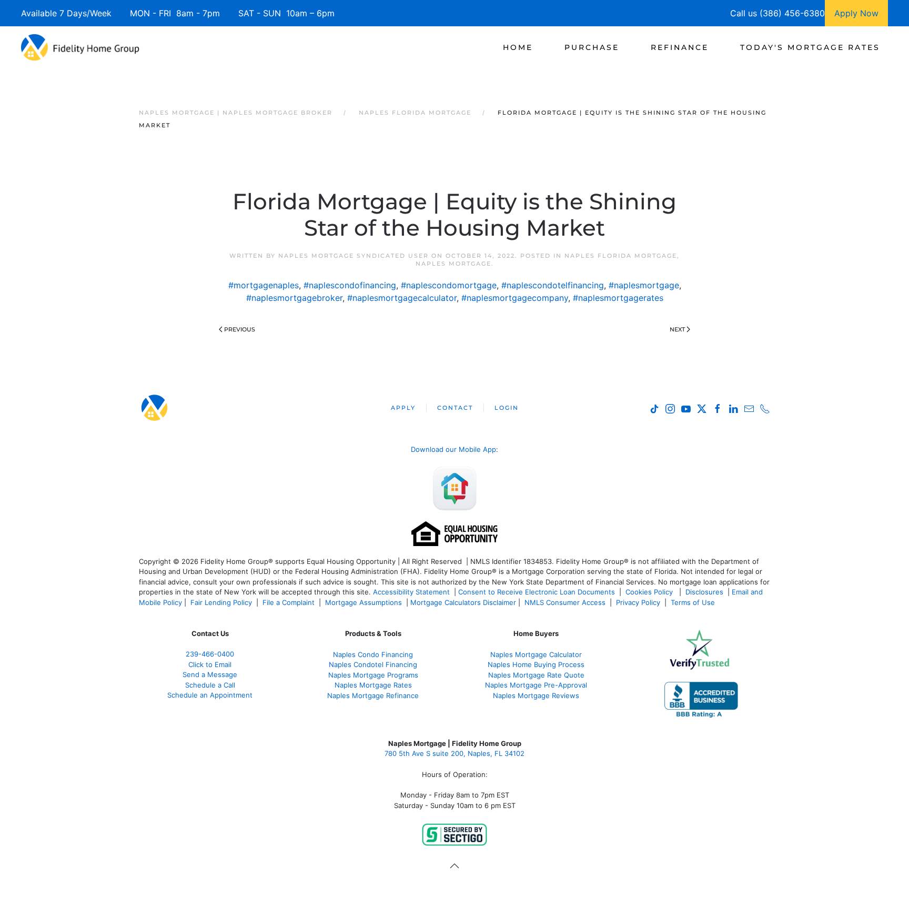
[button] (454, 866)
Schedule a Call (210, 685)
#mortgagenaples (263, 285)
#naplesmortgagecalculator (402, 297)
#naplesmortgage (644, 285)
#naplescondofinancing (350, 285)
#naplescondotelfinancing (552, 285)
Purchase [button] (591, 47)
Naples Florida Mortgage (620, 255)
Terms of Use (694, 602)
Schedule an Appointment (209, 695)
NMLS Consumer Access (564, 602)
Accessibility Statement (411, 592)
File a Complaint (289, 602)
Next (677, 329)
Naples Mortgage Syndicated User (353, 255)
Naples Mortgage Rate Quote (536, 675)
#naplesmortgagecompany (514, 297)
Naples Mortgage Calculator (536, 654)
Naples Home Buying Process (536, 664)
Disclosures (704, 592)
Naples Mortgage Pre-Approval (536, 685)
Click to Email (209, 664)
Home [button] (518, 47)
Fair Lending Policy (221, 602)
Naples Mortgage (453, 263)
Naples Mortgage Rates (373, 685)
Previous (239, 329)
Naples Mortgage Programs (373, 675)
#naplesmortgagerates (618, 297)
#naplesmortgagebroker (294, 297)
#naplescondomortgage (449, 285)
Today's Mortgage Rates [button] (810, 47)
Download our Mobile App (453, 449)
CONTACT (455, 407)
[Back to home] (80, 47)
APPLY (403, 407)
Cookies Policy (650, 592)
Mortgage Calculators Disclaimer (463, 602)
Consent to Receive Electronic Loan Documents (536, 592)
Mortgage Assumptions (363, 602)
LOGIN (506, 407)
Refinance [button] (680, 47)
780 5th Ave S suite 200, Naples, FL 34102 (454, 753)
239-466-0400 (210, 654)
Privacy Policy (638, 602)
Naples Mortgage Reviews (536, 695)
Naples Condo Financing (373, 654)
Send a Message (210, 674)
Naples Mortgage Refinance (373, 695)
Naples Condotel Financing (373, 664)
